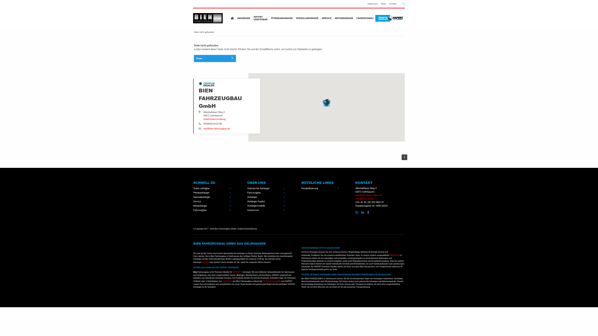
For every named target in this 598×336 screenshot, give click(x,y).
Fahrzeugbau (365, 18)
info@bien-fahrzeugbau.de (216, 128)
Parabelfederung (309, 188)
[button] (326, 102)
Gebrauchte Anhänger (258, 188)
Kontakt (392, 4)
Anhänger (243, 18)
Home (199, 58)
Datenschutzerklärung (247, 229)
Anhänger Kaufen (256, 201)
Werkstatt (395, 255)
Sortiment (227, 281)
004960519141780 (364, 198)
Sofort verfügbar (261, 18)
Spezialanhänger (307, 18)
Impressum (373, 4)
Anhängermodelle (256, 205)
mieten (205, 262)
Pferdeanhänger (282, 18)
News (383, 4)
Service (326, 18)
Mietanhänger (344, 18)
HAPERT (237, 272)
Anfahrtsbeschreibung (214, 119)
